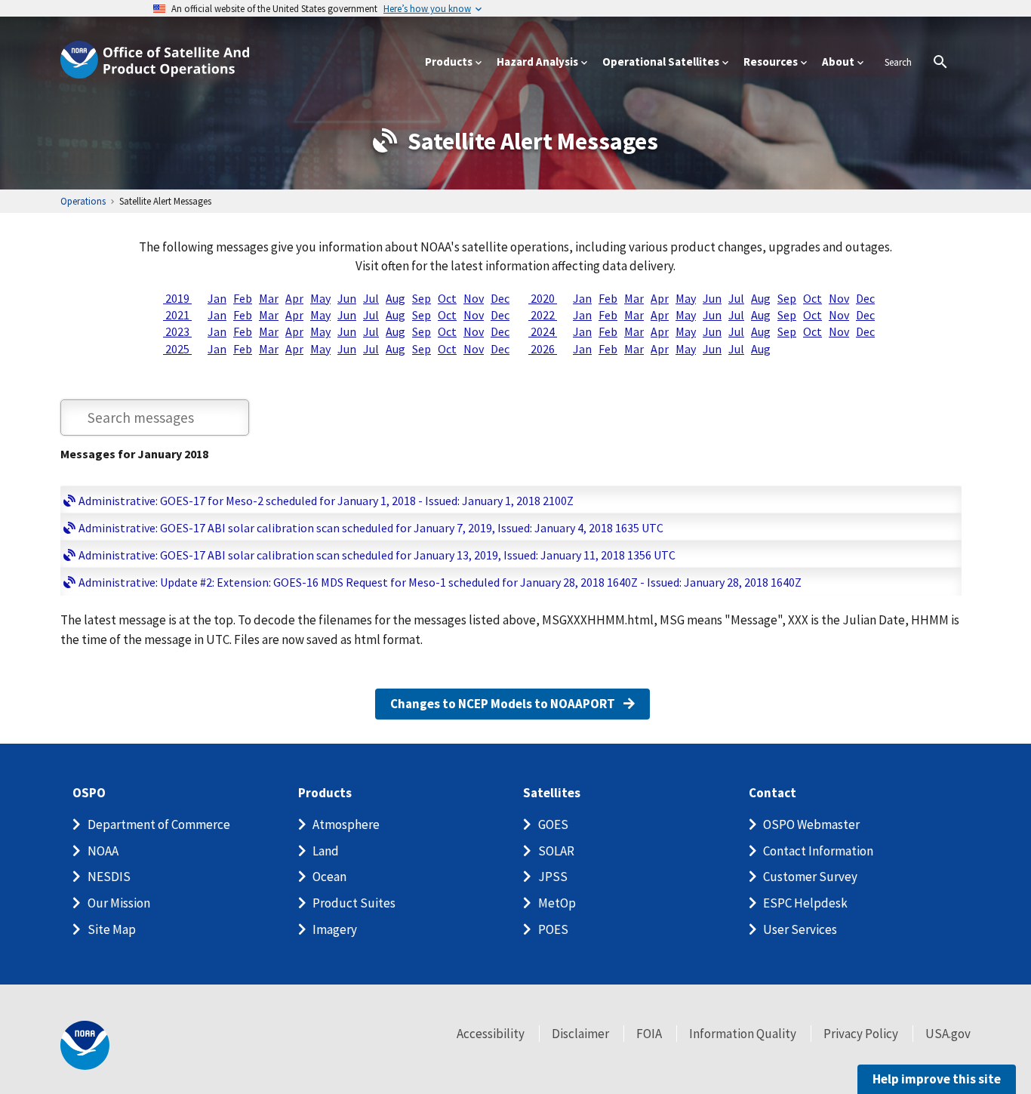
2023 (177, 331)
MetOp (557, 903)
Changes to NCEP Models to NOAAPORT (503, 703)
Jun (346, 298)
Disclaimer (580, 1033)
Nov (473, 298)
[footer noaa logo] (84, 1045)
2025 (177, 348)
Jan (217, 298)
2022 (542, 314)
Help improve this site (937, 1079)
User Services (800, 929)
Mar (269, 298)
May (320, 298)
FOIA (649, 1033)
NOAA (103, 851)
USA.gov (948, 1033)
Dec (500, 298)
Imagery (334, 929)
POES (553, 929)
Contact (772, 793)
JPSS (553, 876)
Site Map (112, 929)
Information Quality (742, 1033)
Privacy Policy (860, 1033)
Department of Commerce (159, 824)
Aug (395, 298)
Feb (242, 298)
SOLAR (556, 851)
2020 (542, 298)
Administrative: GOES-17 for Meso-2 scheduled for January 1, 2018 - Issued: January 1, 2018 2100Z (326, 500)
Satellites (551, 793)
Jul (371, 298)
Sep (421, 298)
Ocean (329, 876)
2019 (177, 298)
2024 (542, 331)
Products (325, 793)
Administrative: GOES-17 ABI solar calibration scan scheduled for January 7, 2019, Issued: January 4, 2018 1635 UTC (370, 527)
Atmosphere (346, 824)
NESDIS (109, 876)
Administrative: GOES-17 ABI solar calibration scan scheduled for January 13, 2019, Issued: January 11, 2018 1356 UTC (377, 554)
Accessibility (491, 1033)
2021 (177, 314)
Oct (447, 298)
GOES (553, 824)
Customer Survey (810, 876)
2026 (542, 348)
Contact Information (818, 851)
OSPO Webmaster (811, 824)
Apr (294, 298)
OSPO (89, 793)
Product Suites (353, 903)
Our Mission (119, 903)
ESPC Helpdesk (805, 903)
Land (325, 851)
